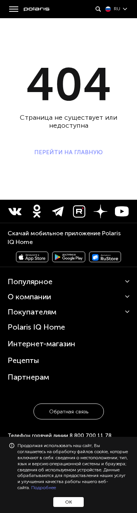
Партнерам (28, 377)
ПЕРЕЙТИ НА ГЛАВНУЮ (68, 152)
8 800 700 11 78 (91, 435)
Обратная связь (68, 411)
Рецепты (23, 360)
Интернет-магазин (41, 343)
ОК (68, 502)
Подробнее (43, 487)
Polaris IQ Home (36, 327)
